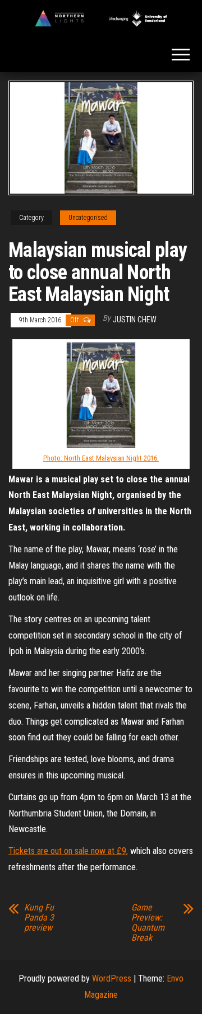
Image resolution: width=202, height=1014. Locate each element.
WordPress (111, 978)
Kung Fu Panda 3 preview (39, 918)
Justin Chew (135, 319)
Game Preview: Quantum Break (147, 923)
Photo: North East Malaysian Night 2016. (101, 458)
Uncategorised (88, 218)
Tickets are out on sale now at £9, (68, 851)
